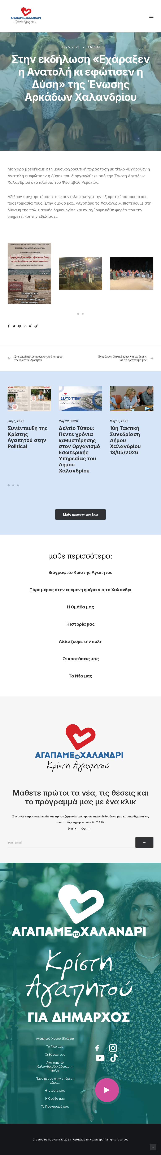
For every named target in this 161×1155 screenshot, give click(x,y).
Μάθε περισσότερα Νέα (80, 514)
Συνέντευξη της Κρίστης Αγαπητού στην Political (28, 437)
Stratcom (54, 1139)
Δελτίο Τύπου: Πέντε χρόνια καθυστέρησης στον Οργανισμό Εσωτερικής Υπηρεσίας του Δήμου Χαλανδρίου (79, 449)
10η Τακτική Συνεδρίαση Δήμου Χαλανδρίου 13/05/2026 (125, 440)
